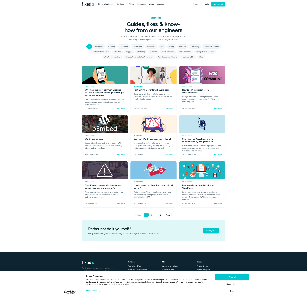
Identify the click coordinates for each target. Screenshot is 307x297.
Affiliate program (203, 270)
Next (168, 215)
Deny (232, 291)
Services (120, 4)
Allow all (232, 277)
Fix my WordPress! (106, 4)
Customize (230, 284)
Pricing (131, 4)
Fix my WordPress (135, 266)
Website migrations (169, 266)
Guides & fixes (202, 266)
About (151, 4)
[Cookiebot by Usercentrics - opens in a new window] (70, 292)
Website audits (168, 270)
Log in (206, 4)
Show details (91, 291)
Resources (141, 4)
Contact (160, 4)
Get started (218, 4)
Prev (139, 215)
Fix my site (210, 231)
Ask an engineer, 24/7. (168, 39)
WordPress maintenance (137, 270)
